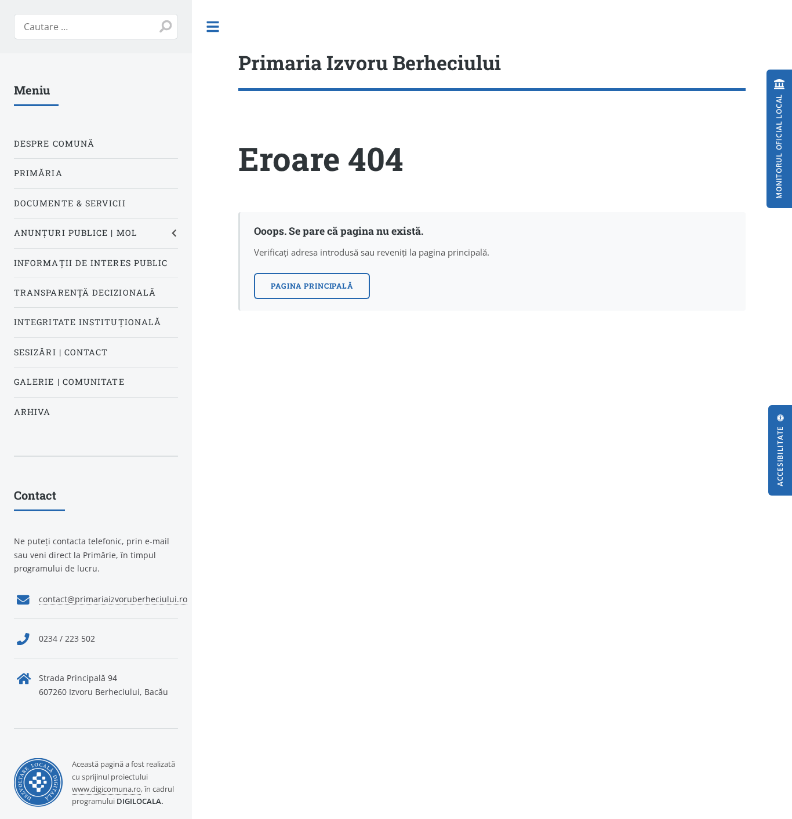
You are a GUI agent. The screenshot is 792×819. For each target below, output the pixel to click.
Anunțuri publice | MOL (75, 232)
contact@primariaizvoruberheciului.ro (113, 599)
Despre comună (54, 143)
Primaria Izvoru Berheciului (369, 62)
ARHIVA (32, 411)
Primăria (38, 173)
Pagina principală (312, 285)
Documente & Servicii (70, 203)
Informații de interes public (91, 262)
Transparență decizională (85, 292)
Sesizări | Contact (61, 352)
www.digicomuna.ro (106, 789)
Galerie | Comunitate (69, 381)
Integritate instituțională (87, 321)
